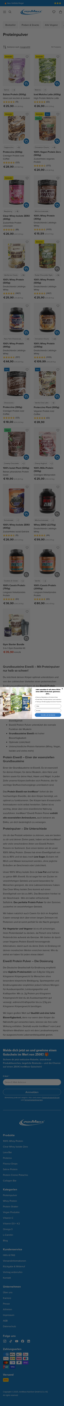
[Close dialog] (62, 689)
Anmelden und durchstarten (48, 715)
